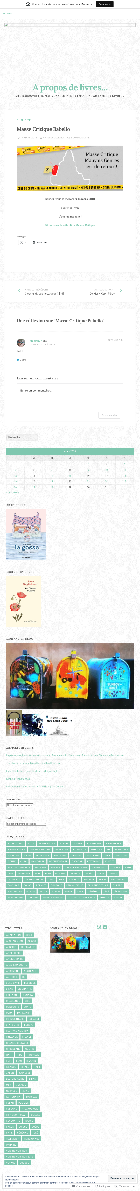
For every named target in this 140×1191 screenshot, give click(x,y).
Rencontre (15, 891)
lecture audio (34, 879)
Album (64, 843)
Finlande (40, 867)
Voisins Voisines (53, 897)
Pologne (56, 885)
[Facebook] (105, 927)
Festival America (19, 867)
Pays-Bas (13, 885)
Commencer (105, 4)
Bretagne (60, 855)
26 (15, 487)
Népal (103, 879)
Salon (43, 891)
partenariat (119, 879)
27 (33, 487)
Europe (109, 861)
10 (106, 470)
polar (28, 885)
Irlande (60, 873)
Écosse (118, 897)
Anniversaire (16, 849)
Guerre (115, 867)
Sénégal (93, 891)
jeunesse (14, 879)
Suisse (56, 891)
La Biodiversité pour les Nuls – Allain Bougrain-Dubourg (35, 786)
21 (51, 481)
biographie (43, 855)
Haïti (128, 867)
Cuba (23, 861)
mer (61, 879)
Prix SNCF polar (98, 885)
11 (124, 470)
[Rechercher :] (22, 437)
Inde (10, 873)
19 (15, 481)
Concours (121, 855)
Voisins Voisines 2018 (81, 897)
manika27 (36, 340)
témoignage (15, 897)
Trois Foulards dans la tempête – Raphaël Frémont (33, 763)
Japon (113, 873)
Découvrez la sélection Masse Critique (70, 225)
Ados (30, 843)
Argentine (61, 849)
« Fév (9, 492)
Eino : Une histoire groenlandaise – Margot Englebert (34, 771)
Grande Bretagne (76, 867)
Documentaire (58, 861)
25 (124, 481)
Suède (69, 891)
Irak (38, 873)
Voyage (104, 897)
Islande (75, 873)
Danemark (38, 861)
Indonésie (24, 873)
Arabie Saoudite (40, 849)
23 (88, 481)
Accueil (7, 13)
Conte (12, 861)
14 (51, 475)
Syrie (80, 891)
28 (51, 487)
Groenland (99, 867)
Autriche (96, 849)
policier (41, 885)
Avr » (16, 492)
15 (70, 475)
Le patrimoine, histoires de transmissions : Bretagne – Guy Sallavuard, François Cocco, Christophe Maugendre (65, 755)
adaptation (15, 843)
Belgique (13, 855)
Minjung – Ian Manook (18, 779)
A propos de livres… (70, 87)
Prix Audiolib (74, 885)
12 (15, 475)
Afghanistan (47, 843)
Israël (89, 873)
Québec (117, 885)
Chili (107, 855)
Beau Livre (121, 849)
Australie (79, 849)
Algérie (77, 843)
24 (106, 481)
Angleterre (113, 843)
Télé (106, 891)
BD (108, 849)
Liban (51, 879)
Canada (76, 855)
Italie (100, 873)
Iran (48, 873)
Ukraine (33, 897)
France (55, 867)
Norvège (89, 879)
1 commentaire (80, 137)
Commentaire (109, 415)
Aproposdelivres (54, 137)
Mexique (74, 879)
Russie (30, 891)
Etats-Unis (94, 861)
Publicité (24, 120)
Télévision (120, 891)
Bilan (27, 855)
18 (124, 475)
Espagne (77, 861)
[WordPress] (99, 927)
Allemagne (94, 843)
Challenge (92, 855)
